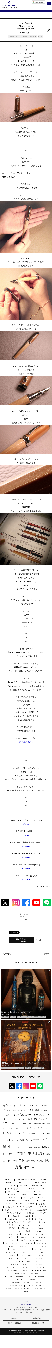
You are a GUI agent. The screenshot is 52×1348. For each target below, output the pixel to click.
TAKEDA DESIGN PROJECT (34, 1192)
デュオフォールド (12, 1128)
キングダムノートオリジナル (29, 1114)
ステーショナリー (12, 1123)
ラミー (12, 1240)
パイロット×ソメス (23, 1183)
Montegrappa (11, 1201)
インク (7, 1105)
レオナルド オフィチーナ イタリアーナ (20, 1222)
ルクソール (22, 1016)
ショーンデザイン (40, 1267)
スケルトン (43, 1119)
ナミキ (11, 1225)
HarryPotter (6, 1068)
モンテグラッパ (11, 1252)
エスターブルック (25, 1210)
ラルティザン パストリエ (19, 1264)
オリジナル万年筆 (31, 1110)
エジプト (5, 1016)
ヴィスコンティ (24, 1225)
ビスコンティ (41, 1243)
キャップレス (7, 1115)
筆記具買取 (33, 36)
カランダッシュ (12, 1270)
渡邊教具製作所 (42, 1210)
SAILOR (8, 1204)
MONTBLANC (12, 1195)
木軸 (4, 1154)
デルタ (27, 1249)
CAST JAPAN (13, 1234)
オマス (44, 1246)
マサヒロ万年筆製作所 (15, 1276)
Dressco (9, 1183)
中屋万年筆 (34, 1273)
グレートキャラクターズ (16, 1119)
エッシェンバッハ (36, 1240)
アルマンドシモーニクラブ (28, 1246)
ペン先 (40, 1128)
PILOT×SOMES (40, 1183)
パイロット (26, 1270)
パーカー (12, 1255)
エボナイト (29, 1105)
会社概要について (38, 1323)
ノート (22, 1128)
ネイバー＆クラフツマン (35, 1286)
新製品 (45, 1147)
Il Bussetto (23, 1186)
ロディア (43, 1207)
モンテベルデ (11, 1267)
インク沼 (17, 1105)
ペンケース (30, 1128)
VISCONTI (8, 1180)
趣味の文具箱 (30, 1161)
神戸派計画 (31, 1279)
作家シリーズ (21, 1147)
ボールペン (20, 1133)
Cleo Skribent (37, 1186)
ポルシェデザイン (14, 1219)
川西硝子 (41, 1276)
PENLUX (41, 1198)
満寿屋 (38, 1283)
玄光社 (27, 1219)
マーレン (38, 1249)
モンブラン (11, 1237)
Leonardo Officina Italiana (26, 1180)
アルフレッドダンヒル (14, 1213)
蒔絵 (9, 1160)
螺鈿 (15, 1161)
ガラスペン (44, 1110)
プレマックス (16, 1231)
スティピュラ (15, 1249)
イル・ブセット (27, 1252)
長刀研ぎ (40, 1161)
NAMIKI (38, 1231)
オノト (41, 1255)
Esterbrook (43, 1180)
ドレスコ (42, 1222)
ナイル (13, 1016)
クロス (38, 1261)
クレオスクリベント (15, 1189)
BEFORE (7, 954)
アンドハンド (39, 1219)
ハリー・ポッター (18, 1068)
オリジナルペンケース (14, 1110)
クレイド (38, 1216)
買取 (41, 36)
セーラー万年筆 (40, 1270)
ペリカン (23, 1237)
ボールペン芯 (33, 1133)
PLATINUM (30, 1189)
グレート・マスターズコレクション (17, 1289)
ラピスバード (9, 1210)
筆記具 (25, 36)
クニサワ (43, 1213)
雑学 (27, 1167)
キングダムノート (41, 1289)
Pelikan (24, 1195)
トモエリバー (15, 1216)
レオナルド (9, 1246)
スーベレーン (27, 1123)
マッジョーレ (41, 1252)
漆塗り (11, 1154)
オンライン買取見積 (14, 1323)
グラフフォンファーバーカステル (32, 1228)
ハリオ (30, 1276)
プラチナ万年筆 (19, 1273)
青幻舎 (28, 1231)
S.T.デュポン (15, 1261)
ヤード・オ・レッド (27, 1255)
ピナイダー (12, 1228)
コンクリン (24, 1267)
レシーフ (26, 1234)
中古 (18, 36)
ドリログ (20, 1279)
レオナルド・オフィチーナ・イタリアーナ (20, 1207)
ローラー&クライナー (13, 1243)
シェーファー (37, 1264)
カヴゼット (43, 1204)
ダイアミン (24, 1258)
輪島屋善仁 (30, 1213)
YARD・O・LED (13, 1192)
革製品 (33, 1168)
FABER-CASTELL (39, 1195)
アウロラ (29, 1243)
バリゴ (22, 1240)
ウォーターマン (38, 1258)
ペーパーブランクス (15, 1286)
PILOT (13, 1186)
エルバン (28, 1261)
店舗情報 (37, 1147)
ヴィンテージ (33, 1139)
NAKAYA (19, 1204)
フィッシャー (38, 1225)
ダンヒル (12, 1258)
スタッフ (47, 886)
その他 (26, 1292)
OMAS (42, 1189)
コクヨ (27, 1216)
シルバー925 (31, 1119)
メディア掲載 (18, 1140)
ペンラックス (28, 1198)
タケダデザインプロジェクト (21, 1283)
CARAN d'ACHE (13, 1198)
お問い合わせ (37, 1318)
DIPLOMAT (41, 1201)
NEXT (46, 954)
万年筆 (12, 36)
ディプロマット (27, 1201)
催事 (30, 1147)
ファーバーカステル (38, 1237)
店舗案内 (14, 1318)
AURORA (30, 1204)
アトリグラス (38, 1234)
